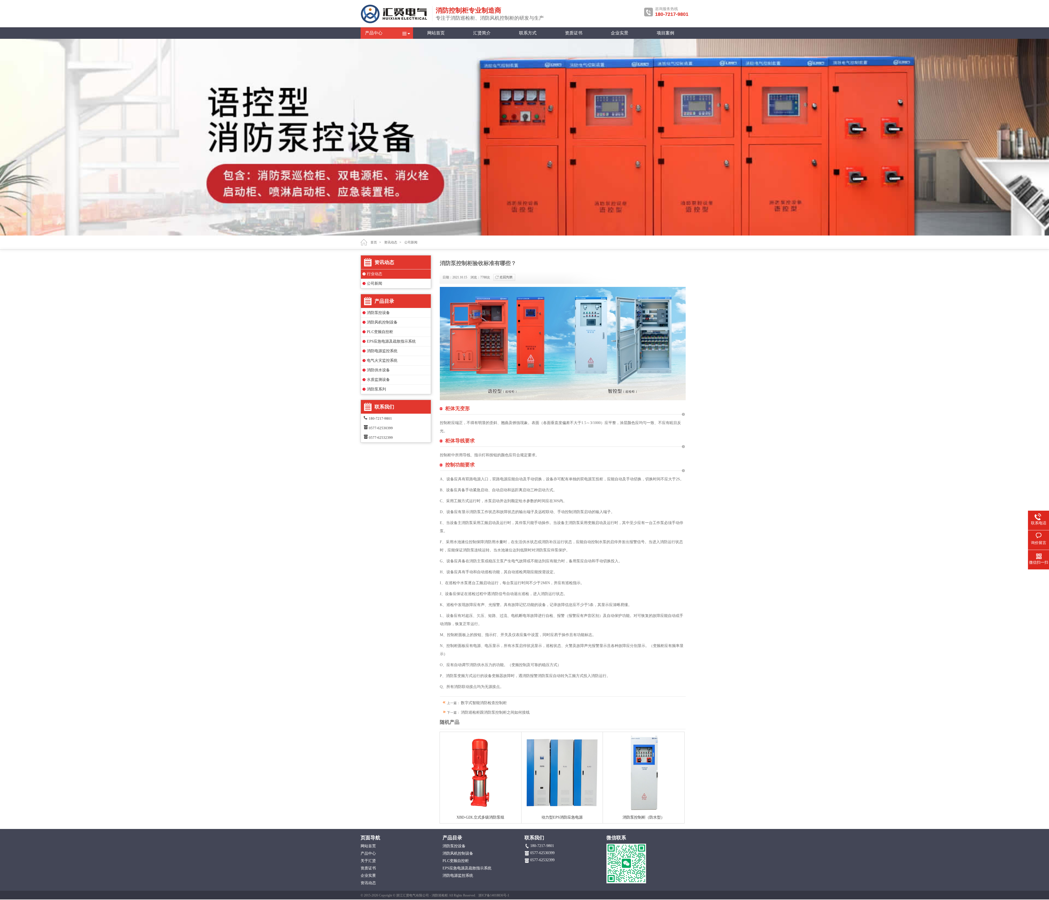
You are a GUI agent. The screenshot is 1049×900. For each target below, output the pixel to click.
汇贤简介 (482, 33)
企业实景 (619, 33)
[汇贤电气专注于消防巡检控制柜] (395, 22)
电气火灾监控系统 (382, 360)
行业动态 (374, 274)
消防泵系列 (376, 389)
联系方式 (528, 33)
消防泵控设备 (378, 313)
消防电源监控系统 (382, 351)
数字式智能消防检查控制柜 (484, 703)
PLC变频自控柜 (380, 332)
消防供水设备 (378, 370)
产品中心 (373, 33)
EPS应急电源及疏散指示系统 (391, 341)
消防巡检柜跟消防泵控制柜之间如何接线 (495, 712)
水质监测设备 (378, 380)
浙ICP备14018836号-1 (493, 895)
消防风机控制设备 (382, 322)
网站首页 (436, 33)
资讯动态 (390, 242)
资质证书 (573, 33)
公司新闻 (410, 242)
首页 (373, 242)
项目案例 (665, 33)
